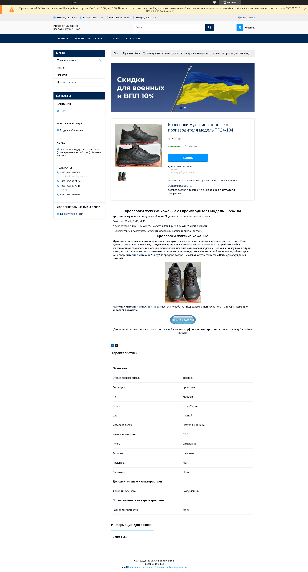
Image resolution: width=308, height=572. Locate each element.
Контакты (133, 38)
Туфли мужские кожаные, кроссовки (164, 53)
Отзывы (61, 67)
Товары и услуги (66, 60)
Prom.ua (169, 561)
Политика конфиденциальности (171, 567)
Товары (80, 38)
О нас (99, 38)
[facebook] (112, 345)
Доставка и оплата (68, 82)
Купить (188, 157)
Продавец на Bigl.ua (154, 564)
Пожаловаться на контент (140, 567)
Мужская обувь (131, 53)
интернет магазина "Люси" (143, 306)
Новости (62, 75)
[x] (116, 345)
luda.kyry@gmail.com (71, 213)
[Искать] (209, 27)
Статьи (114, 38)
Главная (62, 38)
